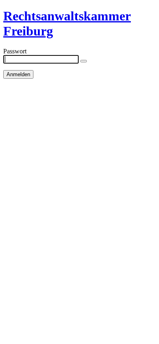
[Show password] (83, 61)
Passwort (14, 51)
